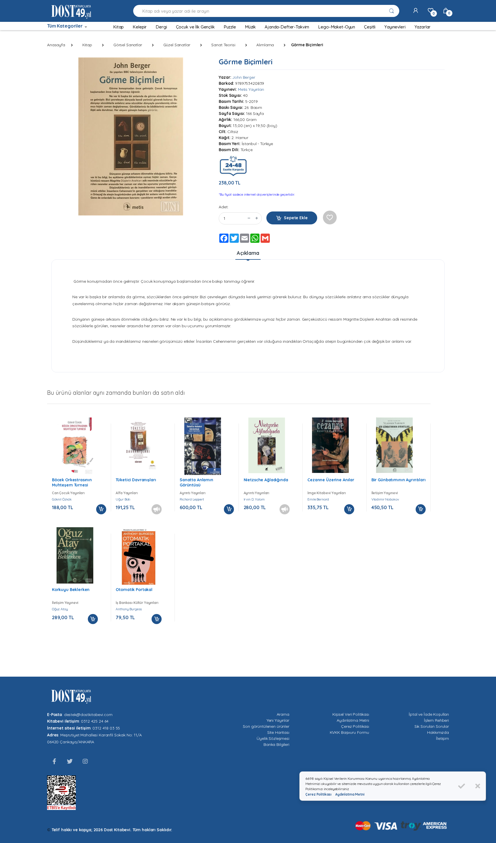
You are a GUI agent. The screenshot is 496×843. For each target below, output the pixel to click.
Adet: (223, 206)
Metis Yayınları (251, 89)
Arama (283, 714)
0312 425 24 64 (94, 721)
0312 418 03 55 (106, 728)
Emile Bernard (318, 499)
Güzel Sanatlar (176, 44)
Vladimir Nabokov (385, 499)
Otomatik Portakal (134, 589)
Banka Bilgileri (276, 744)
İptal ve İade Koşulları (429, 714)
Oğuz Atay (60, 609)
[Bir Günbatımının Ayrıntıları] (394, 445)
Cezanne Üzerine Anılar (330, 479)
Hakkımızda (438, 732)
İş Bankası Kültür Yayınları (137, 603)
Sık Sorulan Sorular (431, 726)
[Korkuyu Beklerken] (75, 555)
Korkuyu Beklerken (71, 589)
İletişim (442, 738)
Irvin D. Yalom (254, 499)
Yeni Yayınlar (278, 720)
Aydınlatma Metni (353, 720)
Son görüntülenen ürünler (266, 726)
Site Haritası (278, 732)
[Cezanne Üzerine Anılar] (330, 445)
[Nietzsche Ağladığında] (267, 445)
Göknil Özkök (62, 499)
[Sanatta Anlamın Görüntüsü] (203, 446)
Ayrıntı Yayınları (193, 493)
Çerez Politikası (355, 726)
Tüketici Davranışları (136, 479)
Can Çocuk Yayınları (68, 493)
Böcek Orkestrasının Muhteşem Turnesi (72, 482)
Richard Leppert (192, 499)
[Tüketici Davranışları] (139, 444)
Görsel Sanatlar (127, 44)
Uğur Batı (123, 499)
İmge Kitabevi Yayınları (326, 493)
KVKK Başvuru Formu (349, 732)
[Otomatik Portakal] (139, 558)
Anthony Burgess (129, 609)
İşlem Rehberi (436, 720)
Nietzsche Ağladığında (266, 479)
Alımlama (265, 44)
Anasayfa (56, 44)
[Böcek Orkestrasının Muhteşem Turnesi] (75, 446)
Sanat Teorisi (223, 44)
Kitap (87, 44)
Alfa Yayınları (126, 493)
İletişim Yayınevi (384, 493)
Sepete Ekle (295, 217)
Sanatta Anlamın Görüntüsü (196, 482)
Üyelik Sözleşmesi (273, 738)
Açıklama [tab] (248, 253)
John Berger (243, 77)
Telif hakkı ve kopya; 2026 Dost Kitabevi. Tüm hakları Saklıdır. (112, 829)
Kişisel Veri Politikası (350, 714)
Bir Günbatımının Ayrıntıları (398, 479)
